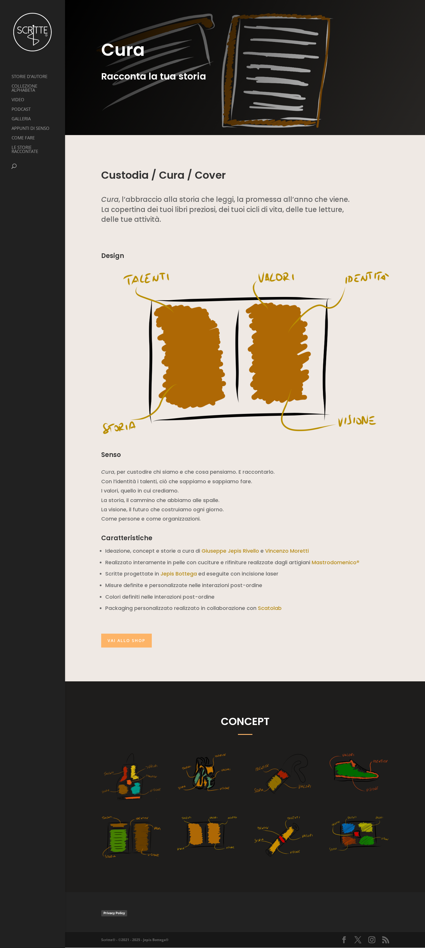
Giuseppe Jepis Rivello (230, 550)
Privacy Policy (114, 913)
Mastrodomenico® (335, 562)
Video (18, 99)
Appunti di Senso (30, 128)
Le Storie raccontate (25, 149)
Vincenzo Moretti (287, 550)
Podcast (21, 109)
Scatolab (270, 608)
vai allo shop (126, 640)
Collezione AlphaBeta (24, 88)
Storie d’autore (29, 76)
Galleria (21, 119)
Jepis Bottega (178, 573)
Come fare (23, 138)
